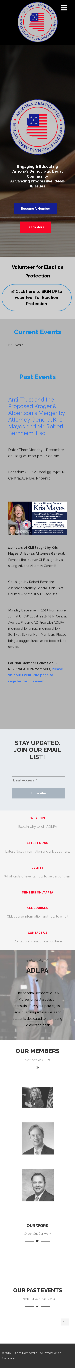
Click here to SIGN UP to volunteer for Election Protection (38, 297)
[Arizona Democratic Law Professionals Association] (38, 43)
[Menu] (64, 8)
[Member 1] (38, 1113)
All (65, 1321)
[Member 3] (38, 1207)
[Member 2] (38, 1160)
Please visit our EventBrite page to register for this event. (35, 675)
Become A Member (35, 208)
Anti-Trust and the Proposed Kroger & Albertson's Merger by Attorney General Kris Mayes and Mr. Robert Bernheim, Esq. (36, 416)
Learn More (36, 227)
